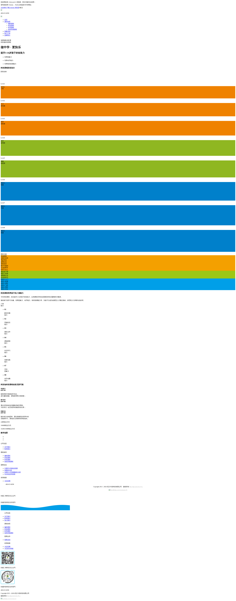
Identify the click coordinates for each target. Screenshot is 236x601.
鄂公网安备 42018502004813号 (118, 490)
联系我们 (7, 449)
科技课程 (11, 25)
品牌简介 (7, 35)
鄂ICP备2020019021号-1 (136, 486)
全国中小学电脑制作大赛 (12, 472)
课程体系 (7, 21)
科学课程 (11, 27)
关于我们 (7, 447)
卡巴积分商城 (8, 548)
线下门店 (7, 33)
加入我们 (7, 520)
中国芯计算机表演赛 (11, 468)
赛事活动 (7, 31)
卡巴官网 (7, 481)
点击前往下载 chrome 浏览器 (10, 7)
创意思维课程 (12, 29)
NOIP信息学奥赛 (9, 474)
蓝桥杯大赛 (8, 470)
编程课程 (11, 23)
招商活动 (7, 540)
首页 (5, 19)
